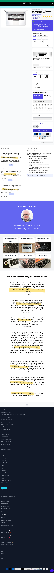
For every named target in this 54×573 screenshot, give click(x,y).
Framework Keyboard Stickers (7, 432)
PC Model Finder (4, 510)
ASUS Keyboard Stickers (5, 429)
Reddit (2, 558)
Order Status (46, 0)
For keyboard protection (6, 462)
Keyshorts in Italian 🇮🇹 (5, 534)
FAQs (2, 511)
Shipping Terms (4, 493)
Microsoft (41, 41)
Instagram (3, 549)
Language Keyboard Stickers (6, 419)
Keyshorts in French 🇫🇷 (5, 530)
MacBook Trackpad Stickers (6, 448)
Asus (34, 38)
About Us (3, 517)
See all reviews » (4, 196)
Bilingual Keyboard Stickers (6, 422)
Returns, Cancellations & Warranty (8, 496)
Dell (43, 38)
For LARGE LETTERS (4, 465)
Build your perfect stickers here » (47, 142)
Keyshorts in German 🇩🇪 (6, 532)
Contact (2, 489)
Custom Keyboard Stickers (6, 412)
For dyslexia (3, 473)
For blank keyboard (5, 475)
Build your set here (24, 6)
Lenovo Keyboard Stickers (6, 437)
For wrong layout (4, 467)
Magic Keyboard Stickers (6, 441)
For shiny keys (3, 460)
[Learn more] (41, 116)
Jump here (43, 6)
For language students (5, 472)
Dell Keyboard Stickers (5, 431)
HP (46, 38)
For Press (3, 522)
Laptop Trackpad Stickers (6, 449)
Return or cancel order (5, 498)
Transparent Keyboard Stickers (7, 421)
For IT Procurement (5, 478)
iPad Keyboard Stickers (5, 436)
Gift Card (2, 453)
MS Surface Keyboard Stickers (7, 442)
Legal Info (34, 564)
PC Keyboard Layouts (5, 506)
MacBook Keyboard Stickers (6, 416)
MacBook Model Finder (5, 508)
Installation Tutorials (5, 501)
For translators (4, 468)
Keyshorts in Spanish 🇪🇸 (5, 539)
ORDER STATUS (4, 487)
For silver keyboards (5, 463)
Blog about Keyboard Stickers (7, 525)
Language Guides (4, 503)
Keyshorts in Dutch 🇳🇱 (5, 529)
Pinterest (2, 551)
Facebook (3, 554)
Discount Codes (4, 524)
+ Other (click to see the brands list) (41, 45)
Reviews (2, 519)
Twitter (2, 553)
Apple (39, 38)
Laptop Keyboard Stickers (6, 417)
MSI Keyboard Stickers (5, 444)
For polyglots (3, 470)
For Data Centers (4, 482)
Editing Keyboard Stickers (6, 426)
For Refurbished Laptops (6, 480)
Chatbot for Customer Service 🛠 (7, 544)
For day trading (4, 477)
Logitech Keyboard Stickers (6, 439)
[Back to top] (27, 405)
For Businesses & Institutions (6, 520)
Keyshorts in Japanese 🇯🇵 (6, 535)
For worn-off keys (4, 458)
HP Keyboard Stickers (5, 434)
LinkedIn (2, 556)
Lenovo (35, 41)
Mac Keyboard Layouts (5, 504)
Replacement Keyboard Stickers (7, 424)
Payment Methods (4, 494)
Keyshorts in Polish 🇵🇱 (5, 537)
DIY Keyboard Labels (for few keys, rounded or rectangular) (13, 414)
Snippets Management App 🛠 (7, 542)
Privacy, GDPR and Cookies (27, 564)
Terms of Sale (20, 564)
